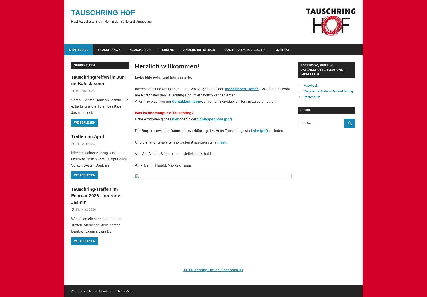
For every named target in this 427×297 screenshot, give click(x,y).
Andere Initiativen (199, 50)
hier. (223, 142)
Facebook (311, 85)
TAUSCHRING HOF (103, 13)
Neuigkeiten (140, 50)
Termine (167, 50)
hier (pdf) (260, 131)
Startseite (78, 50)
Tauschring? (109, 50)
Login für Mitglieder (243, 50)
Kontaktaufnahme (187, 101)
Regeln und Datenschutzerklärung (328, 91)
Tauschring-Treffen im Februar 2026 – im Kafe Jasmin (95, 196)
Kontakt (282, 50)
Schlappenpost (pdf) (214, 119)
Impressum (312, 97)
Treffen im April (87, 136)
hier (175, 119)
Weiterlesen (84, 122)
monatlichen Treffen (242, 89)
